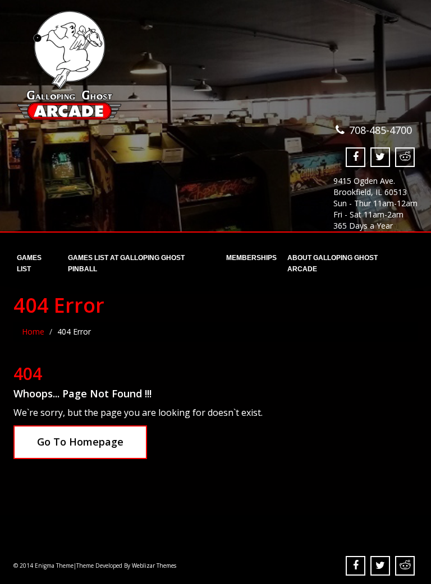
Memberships (250, 258)
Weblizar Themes (154, 565)
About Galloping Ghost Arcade (332, 261)
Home (33, 331)
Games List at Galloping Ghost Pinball (126, 261)
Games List (29, 261)
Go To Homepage (80, 441)
